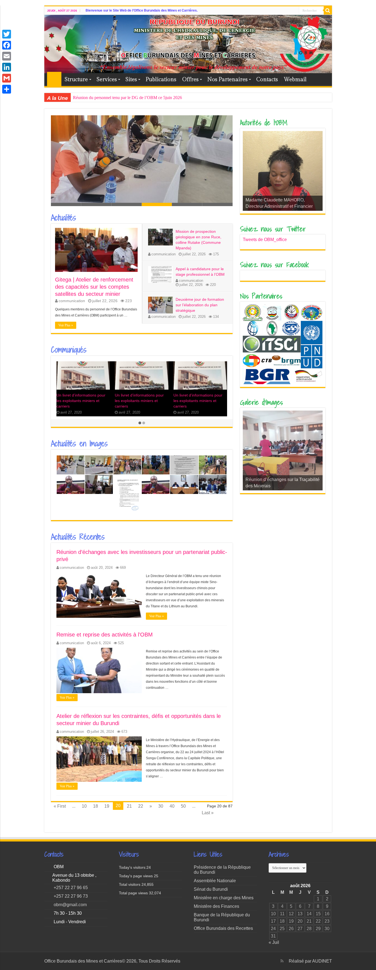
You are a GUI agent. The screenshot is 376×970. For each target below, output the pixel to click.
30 (160, 806)
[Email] (6, 56)
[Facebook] (6, 45)
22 (140, 806)
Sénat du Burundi (211, 889)
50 (183, 806)
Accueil (54, 79)
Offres (190, 79)
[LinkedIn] (6, 67)
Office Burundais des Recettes (223, 928)
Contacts (267, 79)
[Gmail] (6, 78)
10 (84, 806)
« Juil (274, 942)
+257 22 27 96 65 (71, 887)
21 (129, 806)
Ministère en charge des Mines (224, 897)
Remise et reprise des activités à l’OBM (104, 635)
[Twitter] (6, 34)
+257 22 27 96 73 (71, 896)
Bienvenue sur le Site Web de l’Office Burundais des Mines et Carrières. (142, 10)
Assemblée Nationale (215, 880)
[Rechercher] (328, 10)
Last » (208, 812)
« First (60, 806)
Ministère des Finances (216, 906)
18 (95, 806)
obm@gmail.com (70, 904)
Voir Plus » (65, 325)
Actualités (63, 217)
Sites (131, 79)
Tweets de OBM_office (265, 239)
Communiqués (68, 350)
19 (106, 806)
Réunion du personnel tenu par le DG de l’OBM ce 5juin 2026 (127, 97)
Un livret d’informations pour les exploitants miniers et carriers (80, 400)
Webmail (295, 79)
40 (172, 806)
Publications (161, 79)
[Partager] (6, 89)
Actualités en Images (79, 443)
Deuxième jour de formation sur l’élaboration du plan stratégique (113, 200)
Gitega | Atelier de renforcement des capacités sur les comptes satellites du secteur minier (94, 287)
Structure (76, 79)
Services (107, 79)
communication (72, 301)
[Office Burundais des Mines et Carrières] (188, 44)
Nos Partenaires (227, 79)
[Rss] (282, 961)
